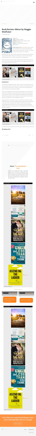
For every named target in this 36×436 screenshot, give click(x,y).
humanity (15, 293)
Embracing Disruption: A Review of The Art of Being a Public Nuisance (9, 299)
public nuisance (14, 294)
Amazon (16, 44)
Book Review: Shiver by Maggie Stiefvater (16, 30)
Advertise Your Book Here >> (6, 79)
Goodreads (24, 47)
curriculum (11, 293)
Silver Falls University (30, 293)
